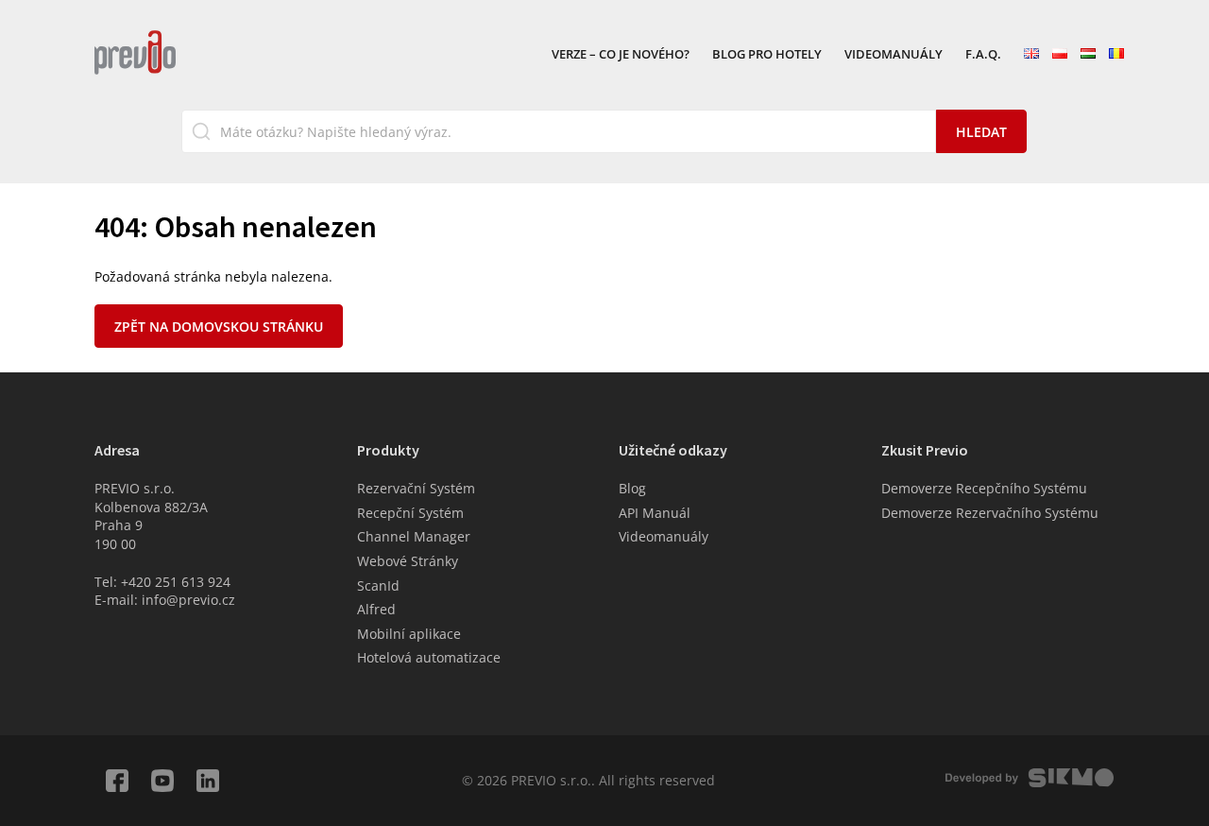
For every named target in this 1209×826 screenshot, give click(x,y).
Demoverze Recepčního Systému (984, 488)
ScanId (378, 585)
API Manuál (654, 513)
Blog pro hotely (767, 54)
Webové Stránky (407, 561)
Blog (632, 488)
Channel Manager (413, 536)
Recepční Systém (410, 513)
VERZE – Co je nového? (621, 54)
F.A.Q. (983, 54)
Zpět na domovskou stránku (218, 327)
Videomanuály (893, 54)
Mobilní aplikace (409, 634)
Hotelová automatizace (429, 657)
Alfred (376, 609)
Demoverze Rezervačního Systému (989, 513)
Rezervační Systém (416, 488)
